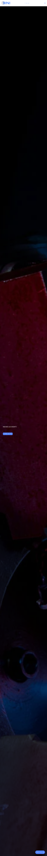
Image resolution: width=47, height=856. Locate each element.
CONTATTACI (39, 852)
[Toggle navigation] (38, 3)
